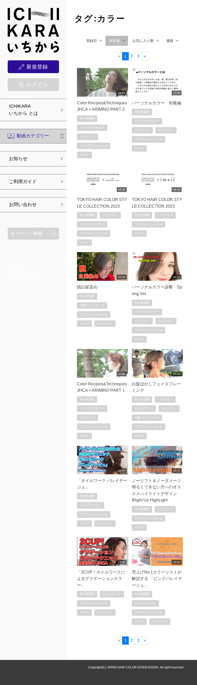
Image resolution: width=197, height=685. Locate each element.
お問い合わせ (23, 204)
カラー (84, 154)
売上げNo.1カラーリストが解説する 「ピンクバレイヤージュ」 (157, 578)
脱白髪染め (87, 287)
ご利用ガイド (23, 181)
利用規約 (17, 267)
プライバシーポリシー (28, 258)
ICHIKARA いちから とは (23, 110)
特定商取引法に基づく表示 (31, 275)
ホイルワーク (144, 408)
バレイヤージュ (90, 505)
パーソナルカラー (92, 127)
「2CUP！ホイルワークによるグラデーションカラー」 (101, 578)
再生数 (114, 41)
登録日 (91, 41)
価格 (169, 41)
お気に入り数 (143, 41)
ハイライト (87, 136)
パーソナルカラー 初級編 (156, 103)
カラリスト (166, 130)
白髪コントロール (92, 305)
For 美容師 (87, 118)
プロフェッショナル (93, 146)
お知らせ (18, 158)
